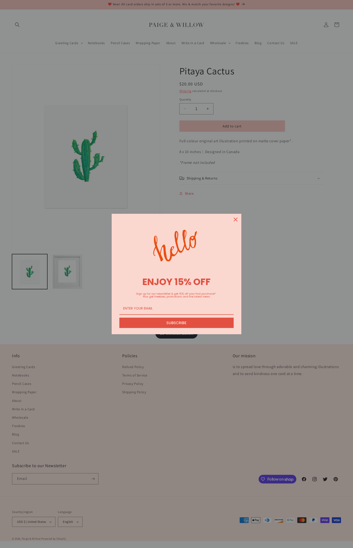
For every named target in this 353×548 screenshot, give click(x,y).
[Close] (235, 219)
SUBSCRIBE (176, 323)
